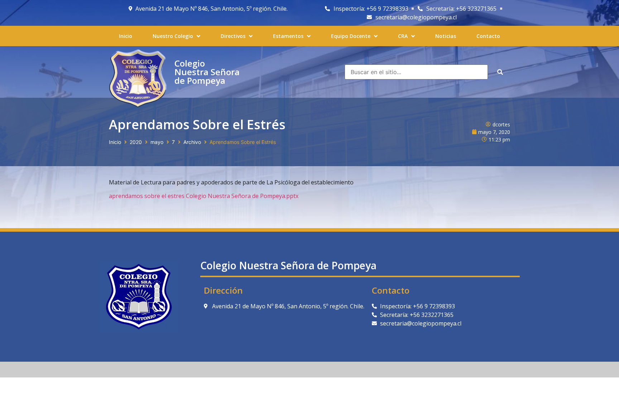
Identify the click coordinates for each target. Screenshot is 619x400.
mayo (156, 142)
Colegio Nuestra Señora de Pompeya (207, 71)
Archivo (192, 142)
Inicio (115, 142)
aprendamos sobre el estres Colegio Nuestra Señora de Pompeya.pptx (203, 196)
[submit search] (500, 72)
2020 (136, 142)
